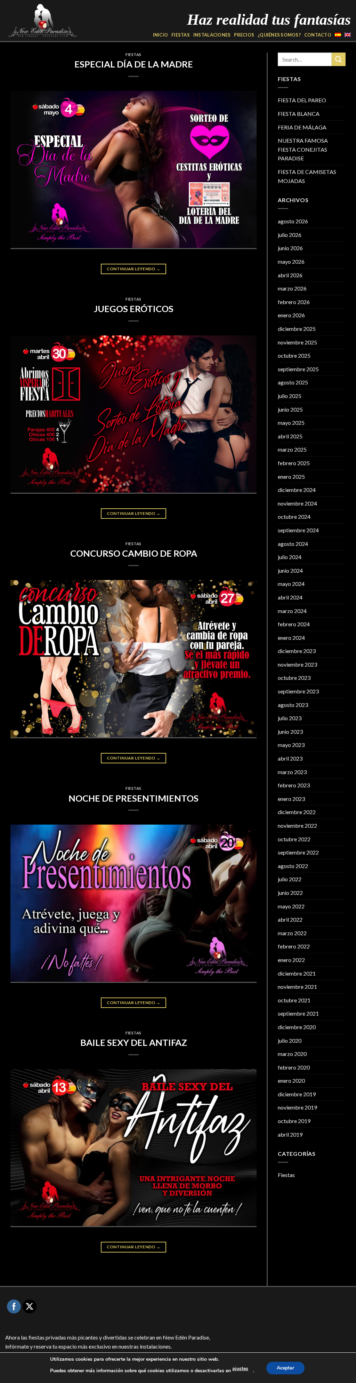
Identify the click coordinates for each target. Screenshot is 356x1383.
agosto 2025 (293, 382)
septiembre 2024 (298, 530)
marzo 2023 (292, 772)
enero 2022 (291, 959)
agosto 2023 (293, 704)
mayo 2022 (291, 906)
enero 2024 (291, 637)
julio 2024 (289, 557)
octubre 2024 (294, 516)
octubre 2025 (294, 355)
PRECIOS (244, 35)
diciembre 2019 (297, 1094)
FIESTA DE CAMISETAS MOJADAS (307, 176)
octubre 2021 (294, 1000)
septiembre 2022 (298, 852)
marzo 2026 (292, 288)
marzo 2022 (292, 933)
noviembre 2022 (297, 825)
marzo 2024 (292, 610)
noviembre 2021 (297, 986)
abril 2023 (290, 758)
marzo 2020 (292, 1053)
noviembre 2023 (297, 664)
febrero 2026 (294, 302)
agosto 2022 (293, 866)
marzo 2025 (292, 449)
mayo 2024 (291, 583)
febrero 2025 (294, 463)
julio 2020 (289, 1040)
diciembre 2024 (297, 489)
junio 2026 (290, 248)
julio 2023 (289, 718)
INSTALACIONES (211, 35)
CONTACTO (317, 35)
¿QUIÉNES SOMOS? (279, 35)
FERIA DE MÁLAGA (302, 127)
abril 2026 (290, 275)
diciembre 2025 (297, 328)
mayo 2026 (291, 261)
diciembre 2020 (297, 1027)
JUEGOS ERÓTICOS (133, 308)
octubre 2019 (294, 1121)
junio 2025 (290, 409)
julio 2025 (289, 395)
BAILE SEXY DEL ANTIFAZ (133, 1042)
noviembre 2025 (297, 342)
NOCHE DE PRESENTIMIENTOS (133, 798)
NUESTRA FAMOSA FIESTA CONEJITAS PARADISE (303, 149)
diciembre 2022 (297, 812)
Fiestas (133, 54)
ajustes (240, 1368)
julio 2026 (289, 234)
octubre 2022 (294, 839)
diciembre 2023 (297, 650)
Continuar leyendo (134, 268)
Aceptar (285, 1368)
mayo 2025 (291, 422)
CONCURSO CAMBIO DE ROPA (133, 553)
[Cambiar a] (338, 34)
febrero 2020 (294, 1067)
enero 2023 (291, 798)
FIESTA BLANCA (298, 113)
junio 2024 (290, 570)
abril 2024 (290, 597)
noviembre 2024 (297, 503)
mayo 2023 (291, 744)
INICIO (160, 35)
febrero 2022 (294, 946)
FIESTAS (180, 35)
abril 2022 (290, 919)
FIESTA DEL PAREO (302, 100)
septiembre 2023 (298, 691)
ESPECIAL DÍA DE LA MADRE (133, 64)
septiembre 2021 (298, 1013)
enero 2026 (291, 315)
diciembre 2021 (297, 973)
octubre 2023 (294, 677)
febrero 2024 (294, 624)
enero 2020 (291, 1080)
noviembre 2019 (297, 1107)
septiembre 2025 (298, 369)
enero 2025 (291, 476)
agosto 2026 (293, 221)
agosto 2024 (293, 543)
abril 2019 (290, 1134)
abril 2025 (290, 436)
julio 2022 (289, 879)
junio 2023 (290, 731)
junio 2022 (290, 892)
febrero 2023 (294, 785)
